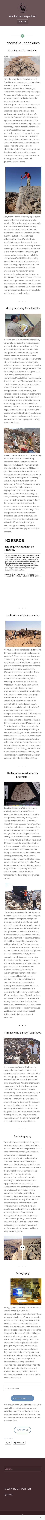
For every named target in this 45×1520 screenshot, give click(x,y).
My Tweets (8, 1494)
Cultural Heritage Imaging (15, 859)
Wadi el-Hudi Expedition (22, 16)
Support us (22, 1430)
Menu (23, 22)
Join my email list (22, 1398)
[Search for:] (22, 1469)
